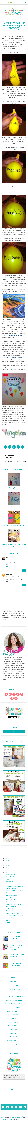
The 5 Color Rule (11, 902)
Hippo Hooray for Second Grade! (11, 1116)
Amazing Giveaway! (11, 911)
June (7, 922)
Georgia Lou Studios (15, 1117)
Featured (14, 982)
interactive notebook (14, 1011)
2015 (6, 865)
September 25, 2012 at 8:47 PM (12, 559)
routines (14, 1033)
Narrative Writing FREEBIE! (14, 904)
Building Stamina (11, 899)
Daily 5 (10, 31)
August (8, 918)
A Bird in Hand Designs (7, 1119)
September (9, 881)
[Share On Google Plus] (14, 447)
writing (14, 1044)
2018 (6, 858)
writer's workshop (14, 1040)
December (9, 874)
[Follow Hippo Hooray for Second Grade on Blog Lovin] (14, 715)
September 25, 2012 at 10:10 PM (12, 576)
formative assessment (14, 1004)
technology (14, 1037)
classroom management (14, 996)
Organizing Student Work (13, 893)
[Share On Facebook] (10, 447)
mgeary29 (9, 574)
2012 (6, 872)
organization (14, 1022)
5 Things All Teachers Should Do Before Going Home (17, 947)
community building (14, 1000)
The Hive (8, 566)
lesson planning (14, 1015)
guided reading (14, 1007)
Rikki (7, 557)
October (8, 879)
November (9, 877)
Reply (24, 570)
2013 (6, 870)
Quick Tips (14, 985)
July (7, 920)
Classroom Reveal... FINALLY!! (14, 915)
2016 (6, 863)
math (14, 1018)
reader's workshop (14, 1026)
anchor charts (14, 989)
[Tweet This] (5, 447)
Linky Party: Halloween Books (14, 890)
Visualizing (9, 884)
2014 (6, 867)
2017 (6, 860)
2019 (6, 856)
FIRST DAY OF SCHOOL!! (13, 913)
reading (14, 1029)
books (14, 993)
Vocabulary (17, 31)
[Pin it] (18, 447)
